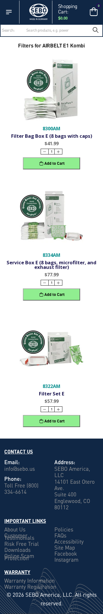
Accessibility (69, 541)
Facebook (65, 553)
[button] (8, 12)
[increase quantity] (58, 151)
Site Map (64, 547)
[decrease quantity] (45, 151)
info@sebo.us (19, 469)
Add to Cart (54, 163)
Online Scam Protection (19, 557)
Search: (8, 30)
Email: (12, 462)
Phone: (12, 478)
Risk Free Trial (21, 544)
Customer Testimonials (19, 536)
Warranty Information (29, 581)
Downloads (17, 550)
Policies (63, 529)
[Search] (95, 30)
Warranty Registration (30, 587)
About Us (14, 529)
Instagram (66, 559)
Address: (64, 462)
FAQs (60, 535)
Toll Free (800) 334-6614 (21, 488)
